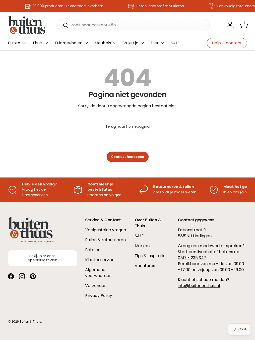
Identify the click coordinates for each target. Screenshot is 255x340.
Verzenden (96, 285)
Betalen (92, 250)
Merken (142, 246)
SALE (175, 43)
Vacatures (145, 266)
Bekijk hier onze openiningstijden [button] (42, 258)
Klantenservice (100, 260)
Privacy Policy (98, 295)
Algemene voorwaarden (98, 273)
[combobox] (133, 25)
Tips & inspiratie (150, 256)
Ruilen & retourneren (105, 240)
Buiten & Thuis (30, 321)
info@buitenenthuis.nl (199, 285)
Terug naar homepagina (127, 126)
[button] (244, 24)
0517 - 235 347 (192, 258)
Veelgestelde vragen (105, 230)
